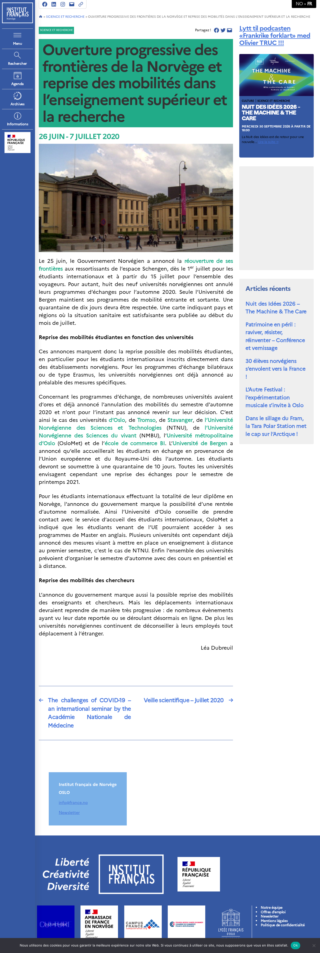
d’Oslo (117, 420)
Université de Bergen (200, 443)
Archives (17, 104)
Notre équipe (271, 907)
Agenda (17, 84)
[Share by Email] (229, 30)
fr (309, 3)
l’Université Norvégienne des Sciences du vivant (136, 431)
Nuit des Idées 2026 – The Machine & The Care (271, 113)
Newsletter (69, 812)
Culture (248, 101)
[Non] (313, 945)
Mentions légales (274, 920)
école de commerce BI (135, 443)
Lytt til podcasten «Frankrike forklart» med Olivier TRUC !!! (274, 35)
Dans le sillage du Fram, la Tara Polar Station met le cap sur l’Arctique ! (276, 426)
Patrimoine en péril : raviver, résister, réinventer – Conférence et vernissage (275, 336)
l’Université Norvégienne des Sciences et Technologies (136, 424)
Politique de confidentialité (282, 925)
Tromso (146, 420)
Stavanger (180, 420)
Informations (17, 124)
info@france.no (73, 802)
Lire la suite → (268, 142)
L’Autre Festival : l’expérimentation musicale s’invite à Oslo (275, 397)
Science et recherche (65, 16)
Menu (17, 43)
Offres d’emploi (273, 912)
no (299, 3)
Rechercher (17, 63)
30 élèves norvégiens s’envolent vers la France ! (275, 369)
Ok (295, 945)
